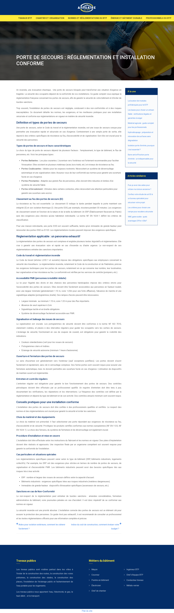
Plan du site (87, 611)
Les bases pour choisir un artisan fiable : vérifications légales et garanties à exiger (141, 114)
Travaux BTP (25, 18)
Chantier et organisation (50, 18)
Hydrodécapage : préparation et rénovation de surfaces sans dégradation (140, 136)
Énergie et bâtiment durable (126, 18)
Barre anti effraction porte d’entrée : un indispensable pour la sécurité (140, 159)
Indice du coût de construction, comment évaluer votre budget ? (95, 526)
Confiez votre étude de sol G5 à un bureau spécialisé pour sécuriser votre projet (140, 198)
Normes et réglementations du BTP (87, 18)
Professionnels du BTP (158, 18)
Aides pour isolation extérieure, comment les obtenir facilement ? (42, 526)
